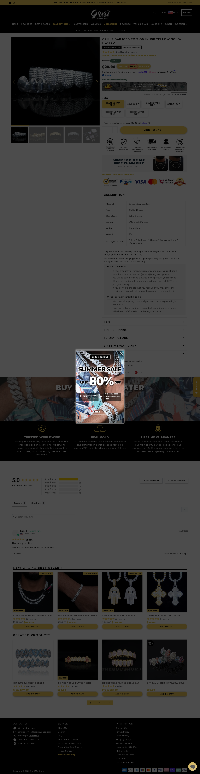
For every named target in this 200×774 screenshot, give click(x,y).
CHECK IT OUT (100, 411)
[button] (192, 766)
